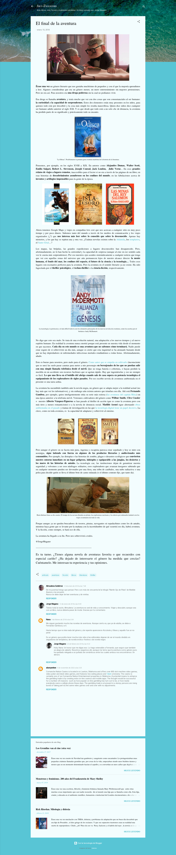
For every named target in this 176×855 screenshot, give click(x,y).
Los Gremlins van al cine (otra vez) (53, 748)
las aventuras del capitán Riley (121, 394)
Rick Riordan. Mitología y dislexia (53, 809)
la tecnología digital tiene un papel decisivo (115, 407)
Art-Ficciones (47, 6)
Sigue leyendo (132, 770)
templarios (135, 239)
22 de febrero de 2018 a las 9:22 (78, 644)
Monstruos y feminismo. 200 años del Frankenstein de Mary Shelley (69, 778)
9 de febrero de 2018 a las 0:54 (63, 620)
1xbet (109, 674)
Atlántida (120, 239)
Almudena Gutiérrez (54, 586)
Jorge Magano (52, 604)
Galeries (94, 848)
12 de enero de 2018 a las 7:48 (75, 586)
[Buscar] (143, 7)
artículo (45, 575)
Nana (48, 619)
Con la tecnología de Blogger (89, 843)
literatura (83, 575)
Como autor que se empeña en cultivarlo (108, 362)
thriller (92, 575)
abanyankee (51, 668)
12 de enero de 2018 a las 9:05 (70, 604)
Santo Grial (43, 242)
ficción (65, 575)
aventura (55, 575)
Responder (51, 598)
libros (74, 575)
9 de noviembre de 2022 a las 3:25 (69, 668)
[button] (138, 22)
